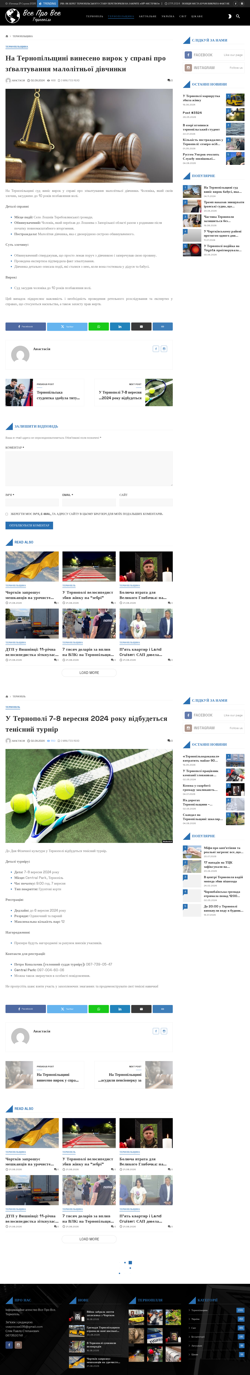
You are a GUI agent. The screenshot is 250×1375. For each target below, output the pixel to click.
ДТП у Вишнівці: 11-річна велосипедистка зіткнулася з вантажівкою (31, 652)
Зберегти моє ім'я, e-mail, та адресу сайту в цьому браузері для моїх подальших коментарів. (87, 514)
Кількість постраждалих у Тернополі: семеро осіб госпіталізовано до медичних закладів (203, 142)
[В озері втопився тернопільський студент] (235, 129)
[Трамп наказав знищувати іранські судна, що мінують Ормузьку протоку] (192, 206)
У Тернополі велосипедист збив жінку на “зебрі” (87, 595)
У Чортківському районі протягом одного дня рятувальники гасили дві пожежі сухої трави (223, 233)
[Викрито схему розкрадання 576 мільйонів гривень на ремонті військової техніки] (235, 1341)
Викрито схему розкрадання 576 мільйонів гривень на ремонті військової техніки (199, 1339)
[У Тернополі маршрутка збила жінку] (235, 100)
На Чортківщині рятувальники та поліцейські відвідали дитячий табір (199, 1325)
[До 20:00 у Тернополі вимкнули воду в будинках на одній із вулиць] (192, 910)
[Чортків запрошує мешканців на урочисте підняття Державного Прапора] (32, 566)
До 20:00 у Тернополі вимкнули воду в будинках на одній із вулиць (224, 908)
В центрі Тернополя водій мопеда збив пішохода (223, 879)
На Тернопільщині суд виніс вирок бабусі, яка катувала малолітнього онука (222, 189)
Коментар (14, 448)
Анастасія (42, 348)
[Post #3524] (235, 114)
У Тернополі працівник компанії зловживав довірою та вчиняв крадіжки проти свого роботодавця (200, 773)
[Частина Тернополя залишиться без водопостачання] (192, 220)
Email (67, 495)
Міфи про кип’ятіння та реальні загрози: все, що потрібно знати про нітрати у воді (222, 850)
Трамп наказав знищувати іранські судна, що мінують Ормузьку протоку (224, 204)
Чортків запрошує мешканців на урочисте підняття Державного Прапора (28, 595)
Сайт (124, 495)
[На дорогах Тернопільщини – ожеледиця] (235, 804)
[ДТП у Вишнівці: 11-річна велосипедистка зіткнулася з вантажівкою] (32, 623)
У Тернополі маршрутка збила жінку (201, 98)
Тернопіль (69, 586)
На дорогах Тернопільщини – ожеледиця (196, 802)
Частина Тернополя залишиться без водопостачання (219, 219)
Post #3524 (192, 113)
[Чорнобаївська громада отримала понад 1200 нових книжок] (192, 895)
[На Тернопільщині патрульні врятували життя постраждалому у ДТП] (235, 1356)
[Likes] (235, 3)
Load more (89, 672)
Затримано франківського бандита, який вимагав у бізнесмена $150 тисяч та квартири (203, 1369)
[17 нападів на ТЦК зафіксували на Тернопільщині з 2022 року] (192, 866)
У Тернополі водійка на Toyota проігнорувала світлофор (222, 248)
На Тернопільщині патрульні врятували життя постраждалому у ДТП (201, 1354)
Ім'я (9, 495)
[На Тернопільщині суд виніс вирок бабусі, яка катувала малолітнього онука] (192, 191)
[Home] (6, 36)
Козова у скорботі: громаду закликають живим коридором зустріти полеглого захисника (199, 788)
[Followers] (242, 3)
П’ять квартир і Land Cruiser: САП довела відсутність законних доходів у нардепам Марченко (141, 652)
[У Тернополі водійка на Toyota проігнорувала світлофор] (192, 250)
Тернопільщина (23, 36)
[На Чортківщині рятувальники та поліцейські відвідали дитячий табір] (235, 1326)
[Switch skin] (230, 16)
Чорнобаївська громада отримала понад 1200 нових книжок (222, 894)
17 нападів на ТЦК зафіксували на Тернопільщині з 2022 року (221, 864)
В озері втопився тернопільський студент (201, 127)
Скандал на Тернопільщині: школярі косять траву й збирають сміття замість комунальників (202, 817)
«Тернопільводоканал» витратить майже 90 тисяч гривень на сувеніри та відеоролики (201, 758)
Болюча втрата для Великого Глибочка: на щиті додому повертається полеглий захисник (145, 595)
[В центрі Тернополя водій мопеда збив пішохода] (192, 881)
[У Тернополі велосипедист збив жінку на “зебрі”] (89, 566)
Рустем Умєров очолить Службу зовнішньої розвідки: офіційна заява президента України (202, 156)
